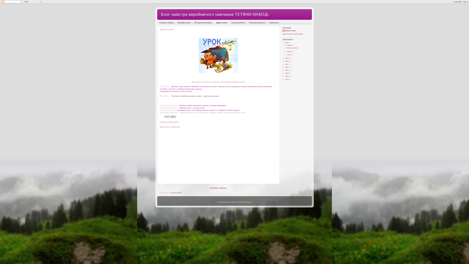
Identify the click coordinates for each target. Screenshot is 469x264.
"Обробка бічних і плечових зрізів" (192, 108)
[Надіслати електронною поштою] (165, 116)
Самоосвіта (274, 23)
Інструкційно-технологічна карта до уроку (176, 91)
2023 (287, 64)
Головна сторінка (166, 23)
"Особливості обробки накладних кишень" (187, 96)
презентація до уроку (211, 96)
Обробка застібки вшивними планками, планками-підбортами (203, 105)
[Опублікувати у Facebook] (172, 116)
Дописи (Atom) (176, 193)
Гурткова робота (238, 23)
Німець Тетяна (290, 31)
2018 (287, 79)
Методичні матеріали (203, 23)
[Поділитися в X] (170, 116)
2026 (287, 42)
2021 (287, 70)
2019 (287, 76)
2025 (287, 58)
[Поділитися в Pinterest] (174, 116)
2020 (287, 73)
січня (289, 54)
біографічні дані (184, 23)
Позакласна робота (257, 23)
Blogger (248, 202)
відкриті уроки (222, 23)
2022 (287, 67)
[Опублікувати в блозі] (167, 116)
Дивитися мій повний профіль (293, 34)
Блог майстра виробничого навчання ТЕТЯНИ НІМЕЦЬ (215, 14)
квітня (289, 51)
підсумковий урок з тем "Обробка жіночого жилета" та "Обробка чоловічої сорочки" (208, 110)
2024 (287, 61)
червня (289, 45)
